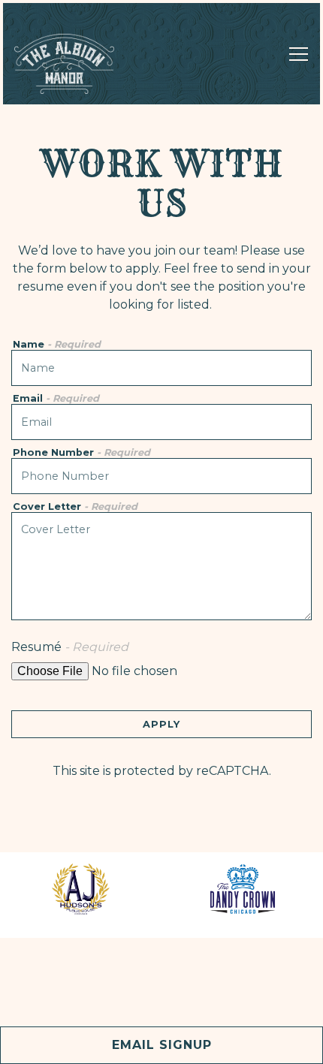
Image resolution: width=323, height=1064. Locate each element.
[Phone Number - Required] (161, 476)
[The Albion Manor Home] (66, 63)
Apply (161, 724)
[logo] (80, 889)
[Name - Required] (161, 368)
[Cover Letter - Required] (161, 566)
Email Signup (162, 1045)
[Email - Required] (161, 422)
